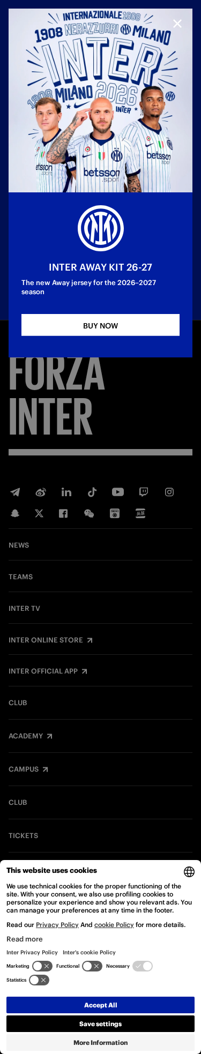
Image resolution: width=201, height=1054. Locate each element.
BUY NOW (100, 326)
